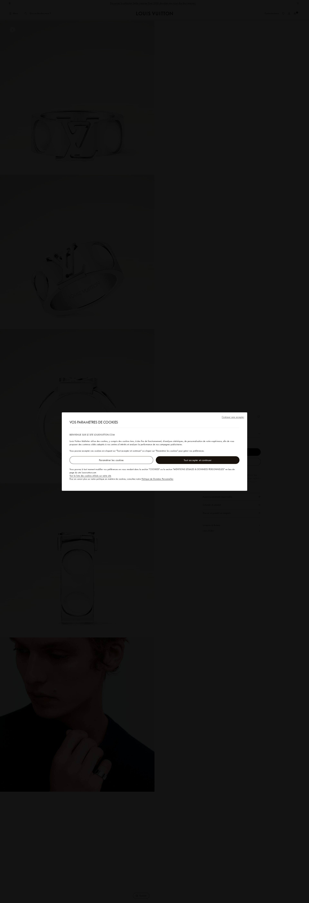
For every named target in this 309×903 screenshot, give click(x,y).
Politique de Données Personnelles (157, 478)
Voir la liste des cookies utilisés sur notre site (90, 475)
